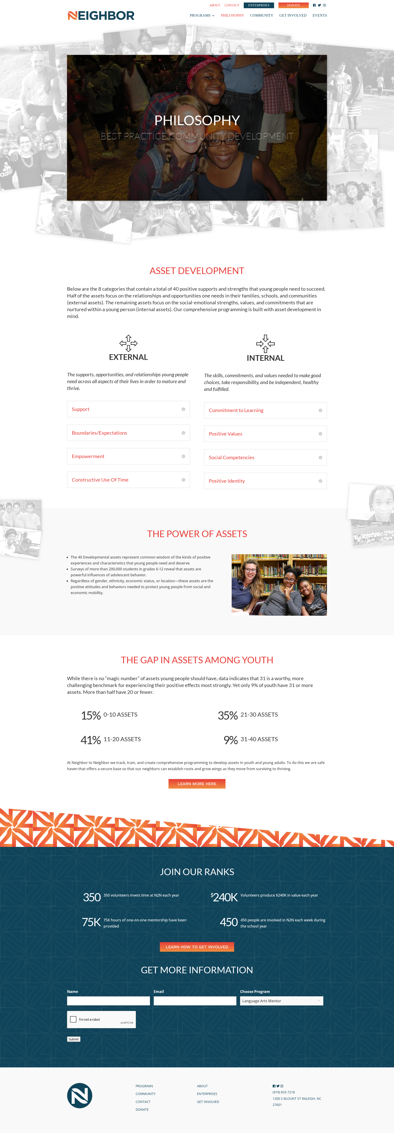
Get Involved (293, 15)
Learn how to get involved (197, 946)
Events (320, 15)
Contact (232, 5)
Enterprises (259, 5)
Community (261, 15)
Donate (293, 5)
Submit (74, 1039)
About (214, 5)
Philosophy (232, 15)
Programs (200, 15)
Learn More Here (197, 783)
